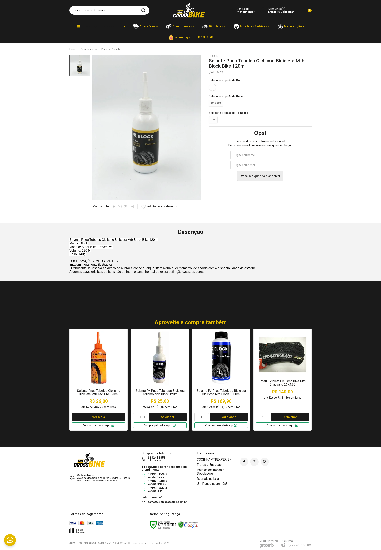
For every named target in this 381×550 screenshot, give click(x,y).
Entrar (272, 11)
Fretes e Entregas (209, 465)
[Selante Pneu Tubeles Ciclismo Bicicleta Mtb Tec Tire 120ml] (98, 379)
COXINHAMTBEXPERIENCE (216, 459)
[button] (79, 65)
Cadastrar (287, 11)
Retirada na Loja (208, 479)
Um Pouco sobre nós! (212, 484)
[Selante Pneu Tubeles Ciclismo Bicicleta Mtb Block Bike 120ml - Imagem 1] (80, 65)
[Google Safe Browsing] (188, 524)
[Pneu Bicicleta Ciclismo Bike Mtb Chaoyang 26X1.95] (282, 379)
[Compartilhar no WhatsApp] (120, 206)
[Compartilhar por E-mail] (132, 206)
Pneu (104, 49)
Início (72, 49)
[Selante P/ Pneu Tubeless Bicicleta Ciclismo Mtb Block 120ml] (160, 379)
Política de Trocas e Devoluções (210, 471)
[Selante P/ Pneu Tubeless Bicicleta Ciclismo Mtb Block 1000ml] (221, 379)
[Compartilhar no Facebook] (114, 206)
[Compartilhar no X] (126, 206)
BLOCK (213, 56)
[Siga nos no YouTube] (254, 462)
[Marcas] (124, 26)
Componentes (88, 49)
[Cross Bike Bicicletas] (189, 10)
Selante (116, 49)
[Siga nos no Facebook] (244, 462)
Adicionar (167, 417)
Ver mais (98, 417)
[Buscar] (143, 10)
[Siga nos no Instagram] (265, 462)
